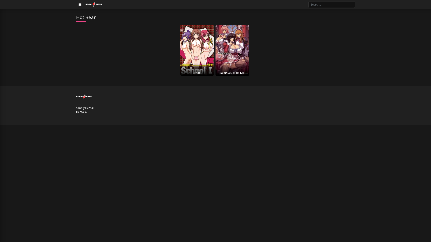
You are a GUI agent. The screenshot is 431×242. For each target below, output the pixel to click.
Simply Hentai (85, 108)
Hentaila (81, 112)
